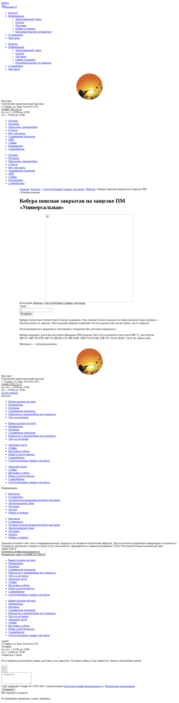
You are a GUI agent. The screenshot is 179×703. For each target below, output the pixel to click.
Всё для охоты (16, 133)
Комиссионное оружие (22, 401)
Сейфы (12, 142)
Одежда (13, 130)
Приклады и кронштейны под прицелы (32, 414)
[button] (9, 392)
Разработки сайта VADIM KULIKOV (23, 554)
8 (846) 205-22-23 (11, 109)
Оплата (19, 22)
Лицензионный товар (28, 19)
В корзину (26, 313)
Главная (24, 189)
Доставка (20, 25)
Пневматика (15, 145)
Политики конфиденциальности (83, 686)
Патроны (13, 123)
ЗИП (11, 139)
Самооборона (16, 149)
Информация (16, 15)
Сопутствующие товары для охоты (63, 189)
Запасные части (17, 444)
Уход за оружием (18, 417)
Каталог (13, 12)
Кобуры (90, 189)
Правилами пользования (120, 686)
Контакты (14, 37)
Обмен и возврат (25, 28)
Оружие (13, 120)
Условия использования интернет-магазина (34, 500)
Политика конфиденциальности (20, 551)
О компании (15, 34)
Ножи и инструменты (21, 454)
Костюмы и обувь (18, 451)
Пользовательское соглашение (33, 31)
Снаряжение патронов (21, 136)
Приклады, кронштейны (23, 127)
